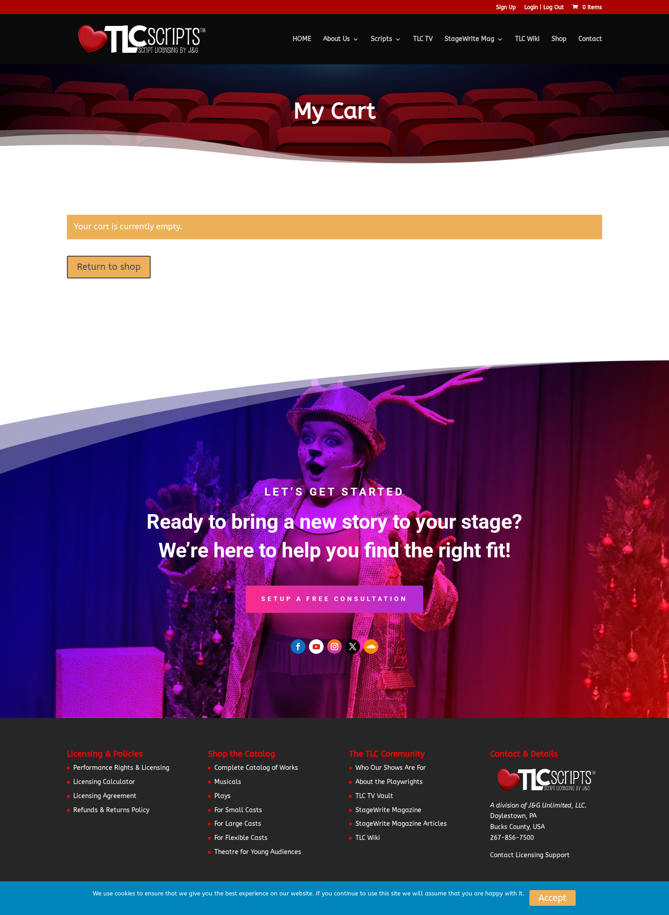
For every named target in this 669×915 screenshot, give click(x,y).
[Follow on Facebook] (298, 646)
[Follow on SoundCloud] (371, 646)
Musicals (227, 782)
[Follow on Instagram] (334, 646)
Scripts (381, 39)
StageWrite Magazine (388, 810)
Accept (552, 898)
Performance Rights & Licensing (121, 768)
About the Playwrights (389, 782)
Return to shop (109, 267)
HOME (302, 39)
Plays (222, 796)
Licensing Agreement (105, 796)
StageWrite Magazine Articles (401, 824)
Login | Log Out (544, 7)
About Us (336, 39)
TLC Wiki (527, 39)
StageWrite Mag (469, 39)
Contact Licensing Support (530, 855)
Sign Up (506, 7)
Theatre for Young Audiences (257, 852)
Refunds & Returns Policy (111, 810)
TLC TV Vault (374, 796)
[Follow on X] (352, 646)
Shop (559, 39)
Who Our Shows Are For (390, 768)
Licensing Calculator (104, 782)
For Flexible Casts (241, 838)
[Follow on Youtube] (316, 646)
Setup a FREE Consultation (334, 598)
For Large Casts (237, 824)
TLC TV (423, 39)
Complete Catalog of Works (256, 768)
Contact (590, 39)
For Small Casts (238, 810)
